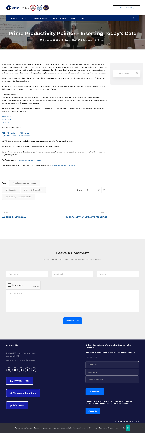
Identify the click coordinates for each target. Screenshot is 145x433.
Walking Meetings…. (14, 214)
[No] (142, 428)
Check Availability (126, 7)
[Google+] (104, 190)
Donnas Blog (70, 40)
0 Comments (86, 40)
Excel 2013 (6, 122)
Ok (128, 428)
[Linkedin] (87, 190)
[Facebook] (93, 190)
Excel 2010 (6, 119)
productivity (11, 190)
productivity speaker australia (18, 197)
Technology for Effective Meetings (86, 214)
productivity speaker (33, 190)
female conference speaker (24, 183)
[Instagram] (8, 369)
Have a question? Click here (127, 421)
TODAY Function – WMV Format (16, 136)
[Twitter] (99, 190)
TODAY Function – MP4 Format (15, 133)
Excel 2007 (6, 116)
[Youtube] (15, 369)
